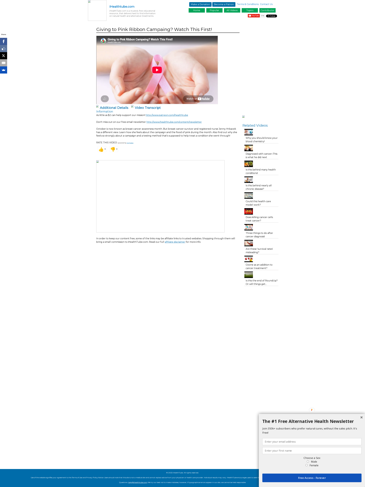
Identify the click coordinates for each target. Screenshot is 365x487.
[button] (312, 421)
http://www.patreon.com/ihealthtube (167, 115)
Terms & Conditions (248, 4)
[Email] (3, 62)
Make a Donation (200, 4)
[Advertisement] (148, 253)
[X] (3, 55)
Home (196, 10)
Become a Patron (224, 4)
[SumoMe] (3, 70)
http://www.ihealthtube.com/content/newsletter (174, 122)
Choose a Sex (312, 458)
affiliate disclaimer (175, 242)
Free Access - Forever (312, 478)
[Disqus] (168, 300)
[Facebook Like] (3, 48)
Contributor (267, 10)
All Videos (232, 10)
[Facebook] (3, 41)
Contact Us (266, 4)
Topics (249, 10)
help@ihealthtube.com (137, 482)
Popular (214, 10)
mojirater (130, 143)
